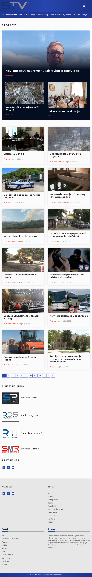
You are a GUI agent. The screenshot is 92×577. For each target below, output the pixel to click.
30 (39, 375)
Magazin (51, 516)
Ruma (26, 15)
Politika (51, 496)
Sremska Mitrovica (14, 15)
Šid (3, 15)
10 (31, 375)
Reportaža (52, 512)
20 (35, 375)
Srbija (84, 15)
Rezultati (52, 506)
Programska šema (55, 509)
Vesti (50, 493)
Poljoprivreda (53, 500)
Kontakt (51, 519)
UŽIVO (50, 522)
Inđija (33, 15)
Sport (50, 503)
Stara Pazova (55, 15)
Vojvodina (67, 15)
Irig (46, 15)
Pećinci (40, 15)
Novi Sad (76, 15)
